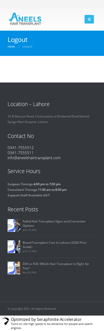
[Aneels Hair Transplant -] (25, 19)
